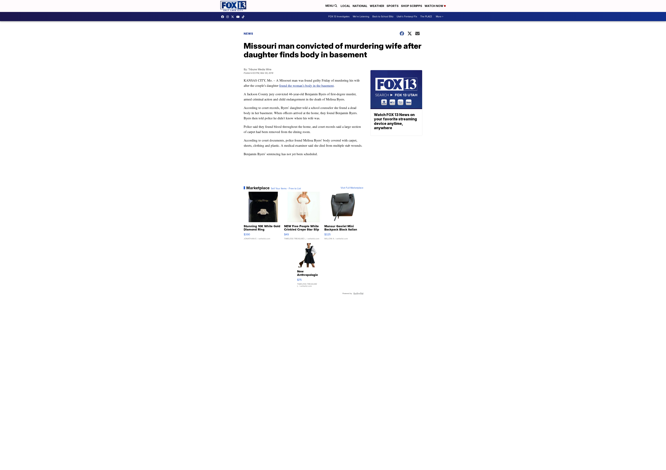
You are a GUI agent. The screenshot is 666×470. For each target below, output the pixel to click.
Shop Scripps (411, 6)
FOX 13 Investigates (339, 16)
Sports (393, 6)
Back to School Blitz (383, 16)
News (248, 33)
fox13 (233, 16)
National (360, 6)
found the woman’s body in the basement (306, 85)
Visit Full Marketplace (352, 188)
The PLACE (426, 16)
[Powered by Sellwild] (358, 293)
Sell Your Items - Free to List (286, 188)
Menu (329, 5)
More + (439, 16)
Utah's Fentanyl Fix (407, 16)
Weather (377, 6)
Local (345, 6)
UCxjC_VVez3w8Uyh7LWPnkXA (238, 16)
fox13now (228, 16)
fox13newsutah (223, 16)
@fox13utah (244, 16)
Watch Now (434, 6)
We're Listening (361, 16)
